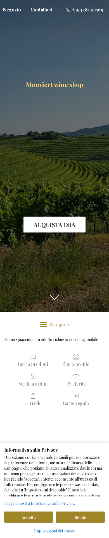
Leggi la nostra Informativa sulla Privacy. (39, 503)
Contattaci (41, 10)
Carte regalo (76, 403)
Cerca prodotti (33, 364)
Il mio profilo (75, 364)
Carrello (33, 403)
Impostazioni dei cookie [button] (54, 531)
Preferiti (76, 383)
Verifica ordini (33, 383)
